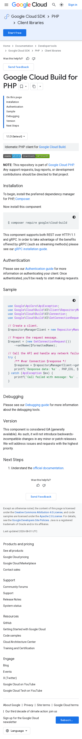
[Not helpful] (34, 59)
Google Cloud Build (52, 147)
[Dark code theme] (74, 217)
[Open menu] (6, 4)
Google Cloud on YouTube (19, 684)
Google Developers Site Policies (30, 520)
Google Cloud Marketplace (19, 563)
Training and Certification (19, 648)
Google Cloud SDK (28, 16)
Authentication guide (39, 269)
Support (8, 593)
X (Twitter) (10, 678)
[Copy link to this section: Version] (21, 421)
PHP (55, 16)
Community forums (15, 586)
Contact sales (11, 569)
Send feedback (18, 67)
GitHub (7, 623)
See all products (13, 550)
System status (12, 605)
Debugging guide (37, 405)
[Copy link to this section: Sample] (21, 290)
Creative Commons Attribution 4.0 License (38, 512)
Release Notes (12, 599)
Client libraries (31, 22)
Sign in (72, 4)
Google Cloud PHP (61, 165)
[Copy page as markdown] (34, 86)
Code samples (12, 635)
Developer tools (47, 45)
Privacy (28, 705)
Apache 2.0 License (51, 516)
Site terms (43, 705)
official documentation (48, 468)
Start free (14, 33)
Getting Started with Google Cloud (24, 629)
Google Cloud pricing (16, 557)
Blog (6, 665)
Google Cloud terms (66, 705)
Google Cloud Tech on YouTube (22, 690)
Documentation (24, 45)
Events (7, 671)
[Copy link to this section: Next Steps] (27, 460)
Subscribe (67, 720)
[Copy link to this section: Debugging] (27, 397)
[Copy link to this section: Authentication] (34, 260)
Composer (22, 199)
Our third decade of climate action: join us (31, 711)
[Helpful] (28, 59)
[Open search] (54, 4)
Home (6, 45)
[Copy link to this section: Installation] (27, 186)
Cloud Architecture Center (19, 641)
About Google (11, 705)
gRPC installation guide (31, 249)
